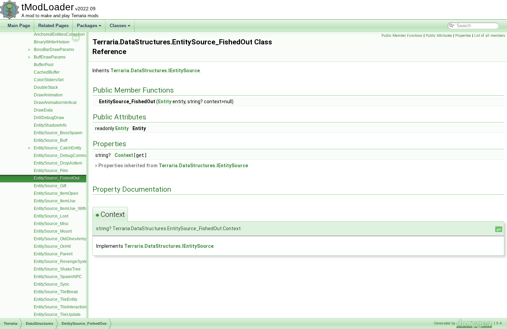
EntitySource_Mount (53, 231)
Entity (164, 101)
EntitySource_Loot (51, 216)
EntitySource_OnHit (52, 246)
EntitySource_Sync (51, 284)
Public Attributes (439, 35)
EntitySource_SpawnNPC (58, 276)
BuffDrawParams (50, 57)
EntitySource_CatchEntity (57, 148)
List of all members (489, 35)
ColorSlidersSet (48, 79)
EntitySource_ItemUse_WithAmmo (66, 208)
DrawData (43, 110)
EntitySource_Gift (50, 185)
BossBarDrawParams (54, 49)
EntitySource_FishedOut (56, 178)
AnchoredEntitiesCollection (59, 34)
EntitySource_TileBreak (56, 291)
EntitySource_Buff (50, 140)
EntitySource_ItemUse (55, 201)
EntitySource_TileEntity (55, 299)
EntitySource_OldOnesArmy (60, 238)
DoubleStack (46, 87)
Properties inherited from (172, 165)
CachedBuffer (47, 72)
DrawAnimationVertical (55, 102)
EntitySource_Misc (51, 223)
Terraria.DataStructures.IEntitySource (155, 70)
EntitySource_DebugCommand (63, 155)
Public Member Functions (402, 35)
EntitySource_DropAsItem (58, 163)
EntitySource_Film (51, 170)
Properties (463, 35)
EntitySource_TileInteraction (60, 307)
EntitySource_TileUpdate (57, 314)
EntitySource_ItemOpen (56, 193)
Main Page (19, 25)
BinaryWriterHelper (52, 42)
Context (124, 155)
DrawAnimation (48, 95)
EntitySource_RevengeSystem (62, 261)
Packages (87, 25)
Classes (118, 25)
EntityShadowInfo (50, 125)
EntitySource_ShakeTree (57, 269)
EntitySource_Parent (53, 254)
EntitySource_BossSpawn (58, 132)
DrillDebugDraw (49, 117)
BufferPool (43, 64)
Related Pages (53, 25)
